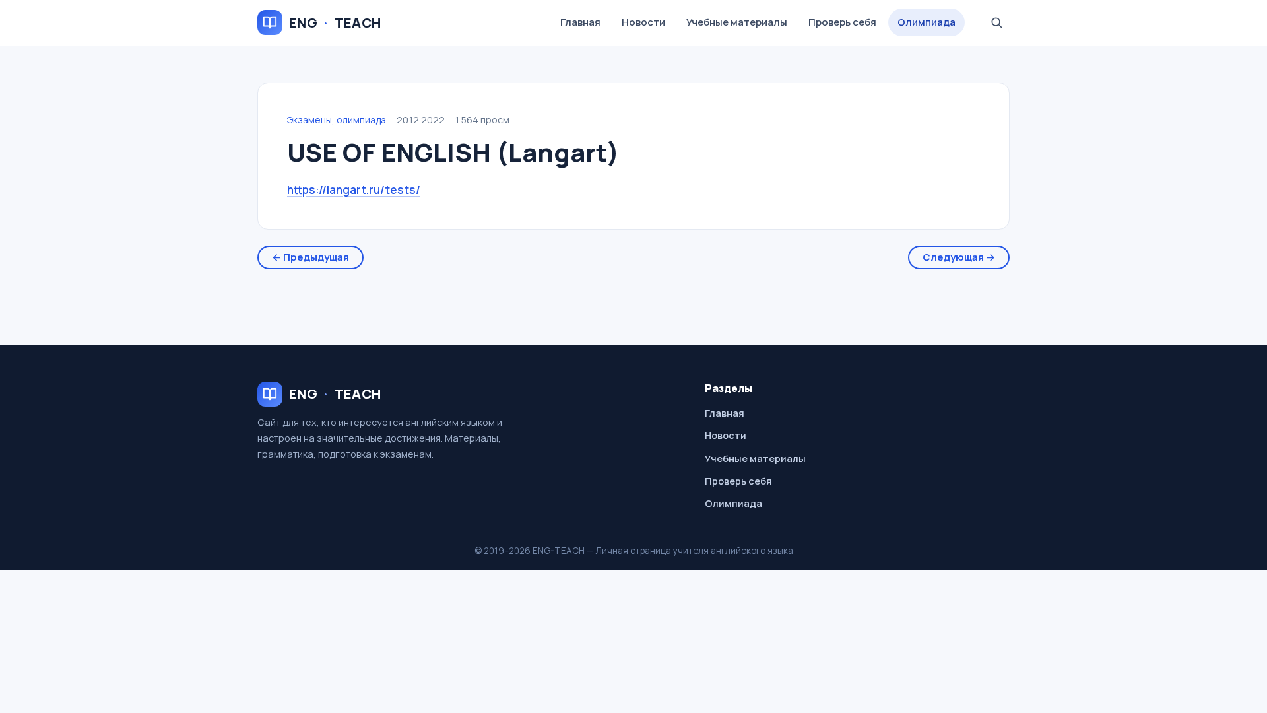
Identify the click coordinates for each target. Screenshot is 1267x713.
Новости (643, 22)
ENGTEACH (335, 23)
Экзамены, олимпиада (336, 120)
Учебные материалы (736, 22)
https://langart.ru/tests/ (353, 189)
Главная (580, 22)
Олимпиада (926, 22)
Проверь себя (842, 22)
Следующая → (959, 257)
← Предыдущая (310, 257)
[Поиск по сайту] (996, 22)
